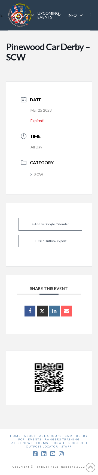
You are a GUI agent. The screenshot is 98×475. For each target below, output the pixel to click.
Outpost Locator (42, 446)
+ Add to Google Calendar (50, 224)
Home (15, 435)
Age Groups (50, 435)
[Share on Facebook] (29, 311)
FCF (21, 439)
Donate (58, 442)
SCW (38, 174)
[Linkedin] (54, 311)
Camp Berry (76, 435)
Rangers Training (62, 439)
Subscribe (78, 442)
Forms (42, 442)
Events (34, 439)
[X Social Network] (42, 311)
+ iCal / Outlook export (50, 241)
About (30, 435)
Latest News (21, 442)
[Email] (66, 311)
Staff (67, 446)
